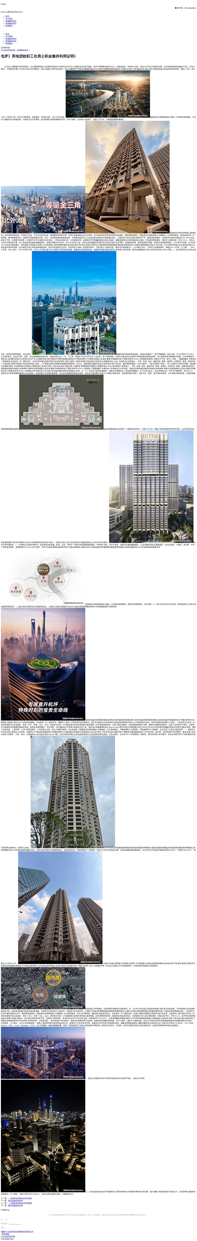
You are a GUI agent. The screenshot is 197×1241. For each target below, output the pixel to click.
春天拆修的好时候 (15, 1201)
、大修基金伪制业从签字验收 (20, 1198)
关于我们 (9, 19)
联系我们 (9, 26)
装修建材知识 (10, 21)
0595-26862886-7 (190, 8)
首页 (7, 16)
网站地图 (5, 1234)
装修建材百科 (10, 23)
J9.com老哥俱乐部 (8, 50)
